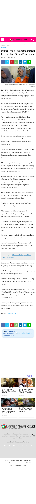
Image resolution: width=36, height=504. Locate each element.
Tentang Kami (27, 460)
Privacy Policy (17, 462)
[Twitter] (7, 62)
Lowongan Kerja (7, 462)
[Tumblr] (31, 445)
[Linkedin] (20, 62)
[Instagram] (14, 445)
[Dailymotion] (5, 445)
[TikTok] (27, 445)
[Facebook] (3, 62)
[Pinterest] (12, 62)
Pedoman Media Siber (16, 460)
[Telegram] (25, 62)
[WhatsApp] (16, 62)
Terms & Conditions (28, 462)
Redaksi (7, 460)
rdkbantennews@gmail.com (22, 442)
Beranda (3, 44)
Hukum (8, 44)
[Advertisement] (18, 18)
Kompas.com (11, 313)
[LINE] (29, 62)
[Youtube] (22, 449)
